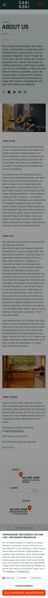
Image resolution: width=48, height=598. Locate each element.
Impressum (10, 571)
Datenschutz (24, 571)
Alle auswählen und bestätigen (24, 593)
